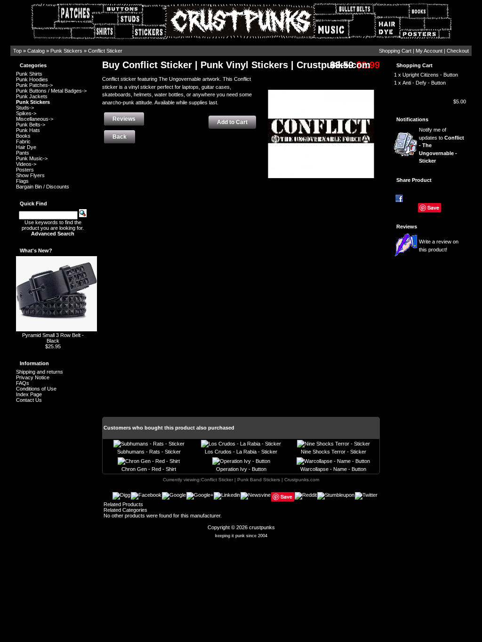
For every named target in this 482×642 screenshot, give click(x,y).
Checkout (458, 51)
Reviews (406, 226)
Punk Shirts (29, 74)
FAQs (22, 383)
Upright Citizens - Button (430, 75)
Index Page (29, 394)
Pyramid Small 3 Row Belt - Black (53, 338)
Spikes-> (26, 113)
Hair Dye (26, 147)
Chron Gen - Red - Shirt (148, 469)
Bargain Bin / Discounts (42, 186)
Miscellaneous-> (34, 119)
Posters (25, 169)
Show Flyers (30, 175)
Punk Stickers (66, 51)
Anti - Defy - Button (424, 83)
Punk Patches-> (34, 85)
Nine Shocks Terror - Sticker (333, 451)
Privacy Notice (32, 377)
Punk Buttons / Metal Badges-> (51, 91)
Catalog (36, 51)
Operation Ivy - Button (241, 469)
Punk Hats (28, 130)
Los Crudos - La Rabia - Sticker (241, 451)
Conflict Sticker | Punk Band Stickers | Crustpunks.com (260, 479)
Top (17, 51)
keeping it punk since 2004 (241, 535)
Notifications (412, 119)
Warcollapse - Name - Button (333, 469)
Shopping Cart (395, 51)
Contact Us (29, 400)
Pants (22, 153)
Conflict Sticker (105, 51)
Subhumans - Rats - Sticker (149, 451)
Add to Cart (232, 122)
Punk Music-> (32, 158)
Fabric (23, 141)
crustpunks (262, 527)
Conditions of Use (36, 388)
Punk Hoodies (32, 79)
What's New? (36, 250)
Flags (22, 181)
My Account (429, 51)
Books (23, 136)
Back (119, 136)
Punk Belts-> (30, 124)
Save (433, 207)
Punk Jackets (32, 96)
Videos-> (26, 164)
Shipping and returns (39, 372)
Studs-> (25, 107)
